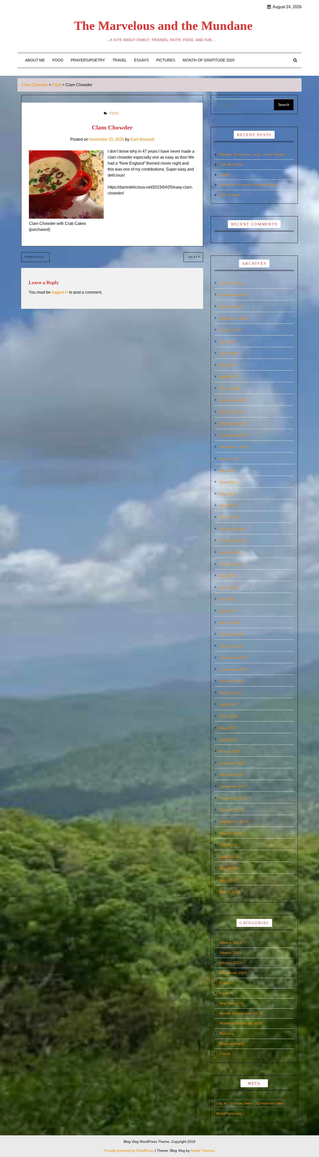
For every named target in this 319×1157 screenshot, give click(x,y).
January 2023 (231, 412)
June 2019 (229, 857)
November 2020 (233, 669)
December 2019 (233, 786)
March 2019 (230, 892)
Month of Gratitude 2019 (241, 1013)
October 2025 (231, 283)
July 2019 (228, 845)
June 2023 (229, 353)
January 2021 (231, 646)
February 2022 (232, 529)
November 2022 (233, 435)
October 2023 (231, 307)
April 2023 (228, 377)
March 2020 (230, 751)
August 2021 (230, 564)
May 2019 (228, 868)
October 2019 (231, 810)
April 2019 (228, 880)
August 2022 (230, 459)
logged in (60, 292)
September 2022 (234, 447)
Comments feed (270, 1103)
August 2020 (230, 693)
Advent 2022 (230, 963)
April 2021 (228, 611)
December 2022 (233, 424)
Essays (141, 60)
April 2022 (228, 506)
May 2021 (228, 599)
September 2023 (234, 318)
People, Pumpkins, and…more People (252, 154)
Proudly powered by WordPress (129, 1151)
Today (225, 175)
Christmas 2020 (233, 973)
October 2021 (231, 552)
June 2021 (229, 587)
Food (57, 60)
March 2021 (230, 623)
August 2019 (230, 833)
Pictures (165, 60)
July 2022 (228, 470)
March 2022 (230, 517)
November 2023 (233, 295)
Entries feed (241, 1103)
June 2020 (229, 716)
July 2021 (228, 576)
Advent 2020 (230, 953)
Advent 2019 (230, 943)
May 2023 (228, 365)
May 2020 (228, 728)
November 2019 (233, 798)
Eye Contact (230, 195)
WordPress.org (229, 1113)
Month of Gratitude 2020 (208, 60)
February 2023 (232, 400)
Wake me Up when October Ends (248, 185)
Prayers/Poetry (88, 60)
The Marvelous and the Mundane (163, 26)
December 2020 (233, 658)
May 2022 (228, 494)
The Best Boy (231, 164)
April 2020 (228, 740)
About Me (35, 60)
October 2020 (231, 681)
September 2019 (234, 822)
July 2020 (228, 705)
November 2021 (233, 541)
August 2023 (230, 330)
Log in (221, 1103)
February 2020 (232, 763)
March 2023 (230, 388)
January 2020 (231, 775)
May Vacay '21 (232, 1003)
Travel (119, 60)
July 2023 (228, 342)
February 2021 (232, 634)
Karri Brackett (142, 139)
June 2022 (229, 482)
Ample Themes (202, 1151)
